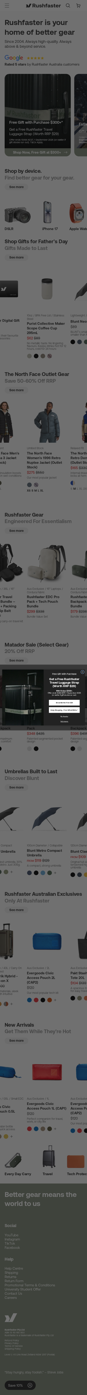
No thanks (64, 716)
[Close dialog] (82, 672)
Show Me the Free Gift (64, 703)
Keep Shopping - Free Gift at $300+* (64, 710)
